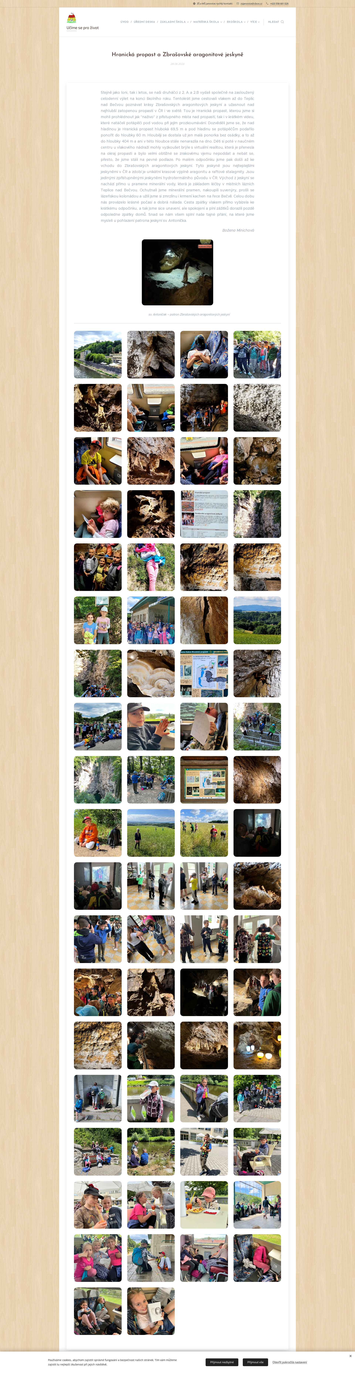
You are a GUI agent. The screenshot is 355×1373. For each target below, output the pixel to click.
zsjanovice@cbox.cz (251, 3)
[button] (275, 22)
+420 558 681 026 (279, 3)
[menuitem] (126, 22)
